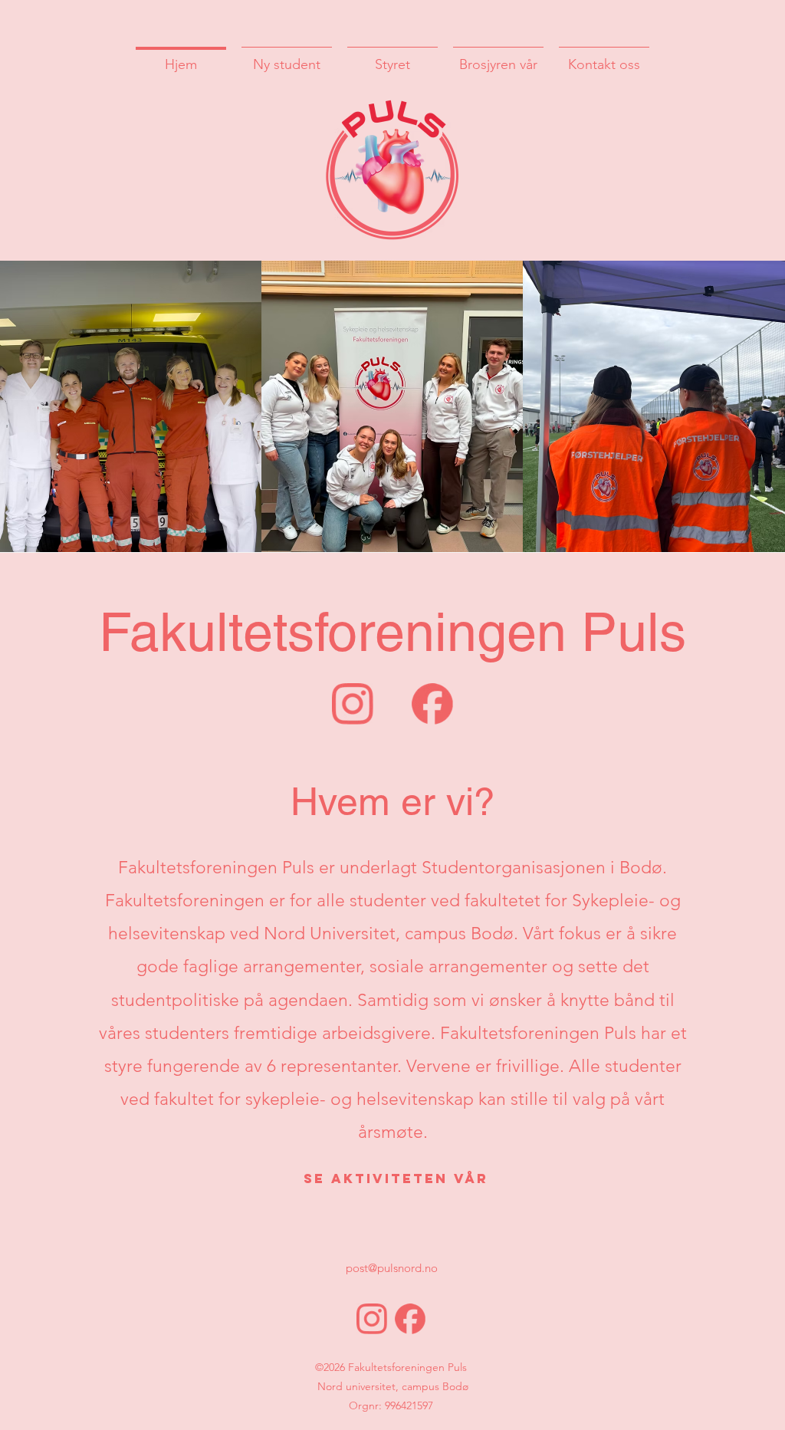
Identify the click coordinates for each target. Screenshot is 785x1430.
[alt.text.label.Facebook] (432, 704)
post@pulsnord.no (392, 1268)
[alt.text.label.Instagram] (352, 704)
